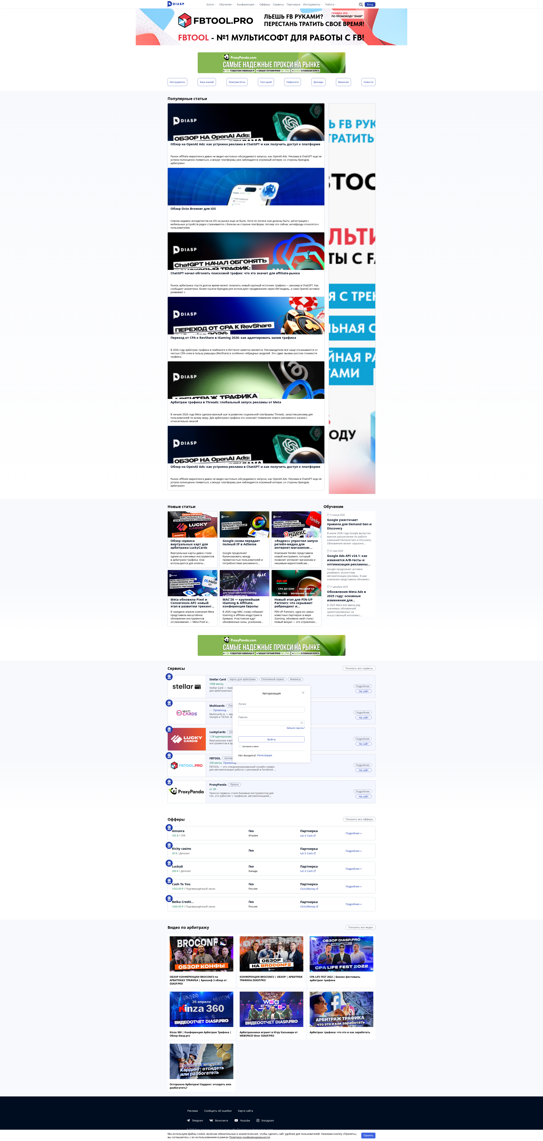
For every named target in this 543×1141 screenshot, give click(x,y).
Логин (242, 704)
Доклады (318, 82)
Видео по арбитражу (188, 927)
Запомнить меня (250, 746)
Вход (370, 4)
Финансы (295, 679)
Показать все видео (360, 927)
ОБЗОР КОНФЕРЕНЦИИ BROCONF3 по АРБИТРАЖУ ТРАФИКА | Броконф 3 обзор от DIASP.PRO (198, 980)
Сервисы (176, 668)
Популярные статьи (187, 98)
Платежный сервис (272, 679)
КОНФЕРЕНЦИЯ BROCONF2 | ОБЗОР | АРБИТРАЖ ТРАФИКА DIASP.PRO (271, 978)
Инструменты (177, 82)
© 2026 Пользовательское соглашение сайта (211, 1129)
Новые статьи (181, 506)
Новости (368, 82)
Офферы (176, 819)
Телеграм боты (237, 82)
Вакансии (343, 82)
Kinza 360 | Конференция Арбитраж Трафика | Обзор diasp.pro (200, 1034)
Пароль (243, 717)
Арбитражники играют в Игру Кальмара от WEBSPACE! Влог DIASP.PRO (269, 1034)
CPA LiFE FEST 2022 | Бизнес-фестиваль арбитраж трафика (335, 978)
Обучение (333, 506)
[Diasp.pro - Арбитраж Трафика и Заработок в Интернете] (176, 4)
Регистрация (264, 755)
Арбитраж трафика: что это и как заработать (340, 1032)
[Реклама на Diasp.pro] (271, 26)
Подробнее (362, 686)
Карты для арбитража (243, 679)
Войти (271, 739)
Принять (368, 1135)
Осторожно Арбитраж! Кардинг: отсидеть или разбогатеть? (200, 1086)
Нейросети (292, 82)
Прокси (234, 784)
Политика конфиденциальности (255, 1129)
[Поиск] (361, 4)
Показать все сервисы (359, 668)
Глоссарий (266, 82)
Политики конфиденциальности (249, 1137)
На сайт (364, 691)
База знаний (207, 82)
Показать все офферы (359, 819)
